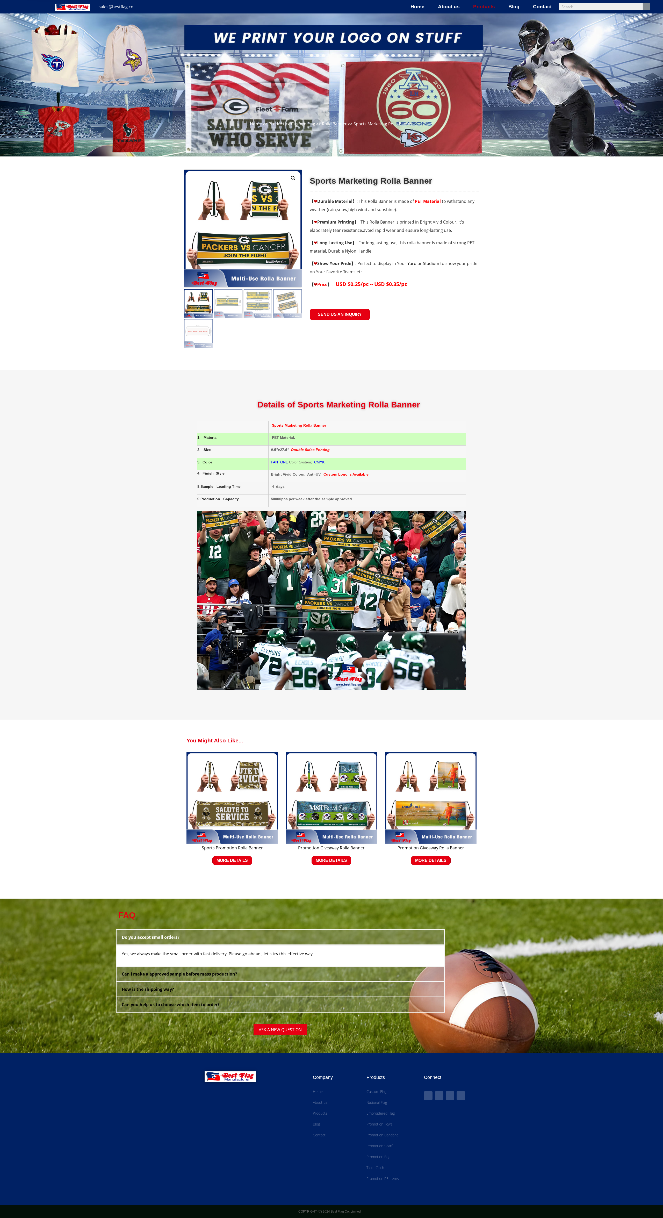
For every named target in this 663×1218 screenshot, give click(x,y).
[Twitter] (439, 1095)
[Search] (646, 6)
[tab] (280, 937)
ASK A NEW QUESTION (280, 1030)
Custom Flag (303, 124)
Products (484, 6)
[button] (340, 314)
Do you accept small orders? (150, 937)
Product (276, 124)
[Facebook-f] (428, 1095)
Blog (514, 6)
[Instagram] (461, 1095)
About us (449, 6)
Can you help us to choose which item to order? (171, 1004)
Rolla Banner (334, 124)
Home (417, 6)
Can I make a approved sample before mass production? (179, 974)
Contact (542, 6)
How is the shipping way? (148, 989)
